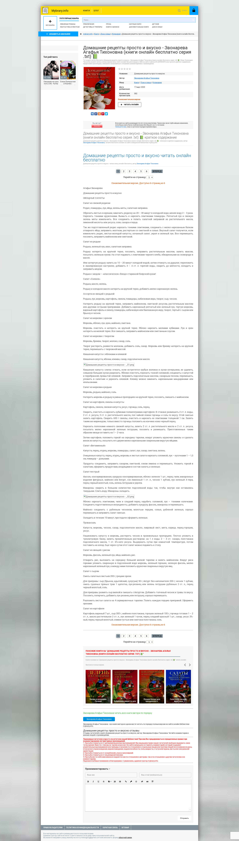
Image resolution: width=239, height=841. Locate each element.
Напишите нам (120, 127)
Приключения (88, 24)
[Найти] (193, 20)
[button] (88, 781)
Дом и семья (157, 27)
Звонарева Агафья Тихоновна (146, 78)
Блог (96, 10)
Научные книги (135, 24)
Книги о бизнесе (112, 27)
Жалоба (97, 126)
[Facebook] (95, 113)
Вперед (157, 171)
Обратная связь (110, 828)
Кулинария (157, 83)
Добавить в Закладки (59, 34)
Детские (155, 24)
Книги (86, 10)
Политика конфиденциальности (82, 828)
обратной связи (125, 838)
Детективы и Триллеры (92, 27)
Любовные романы (67, 24)
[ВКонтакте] (92, 113)
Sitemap (125, 828)
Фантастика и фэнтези (70, 27)
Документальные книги (139, 27)
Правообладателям (52, 828)
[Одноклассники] (99, 113)
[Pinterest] (102, 113)
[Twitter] (106, 113)
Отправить (184, 818)
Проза (108, 24)
